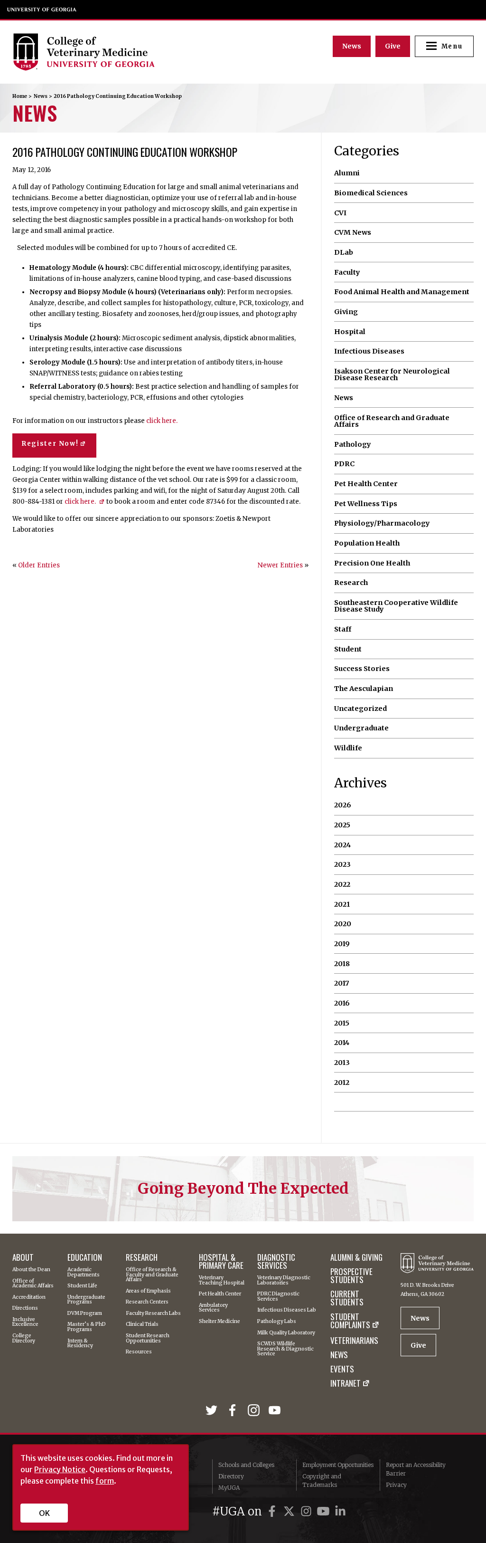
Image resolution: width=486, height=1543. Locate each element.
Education (84, 1257)
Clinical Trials (142, 1324)
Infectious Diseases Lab (286, 1310)
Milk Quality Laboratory (286, 1333)
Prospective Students (351, 1275)
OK (44, 1513)
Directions (25, 1308)
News (351, 46)
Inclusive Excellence (25, 1322)
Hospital (349, 331)
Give (393, 46)
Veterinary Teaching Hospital (221, 1280)
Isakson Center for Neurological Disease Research (392, 375)
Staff (342, 629)
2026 (342, 805)
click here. (162, 421)
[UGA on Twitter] (290, 1511)
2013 (342, 1062)
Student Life (82, 1286)
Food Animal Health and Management (401, 291)
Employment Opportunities (338, 1464)
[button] (444, 46)
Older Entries (39, 565)
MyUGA (229, 1487)
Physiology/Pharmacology (382, 523)
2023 (342, 864)
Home (19, 96)
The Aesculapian (363, 688)
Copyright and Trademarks (321, 1480)
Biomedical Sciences (371, 193)
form (104, 1480)
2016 (342, 1003)
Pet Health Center (366, 483)
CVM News (352, 232)
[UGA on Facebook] (273, 1511)
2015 (341, 1023)
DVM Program (84, 1313)
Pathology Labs (276, 1321)
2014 (341, 1042)
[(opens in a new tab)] (213, 1411)
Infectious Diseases (369, 351)
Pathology (352, 444)
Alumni (347, 173)
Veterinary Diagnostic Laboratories (283, 1280)
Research (351, 582)
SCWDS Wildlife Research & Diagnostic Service (285, 1349)
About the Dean (31, 1270)
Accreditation (29, 1297)
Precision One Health (372, 563)
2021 (342, 904)
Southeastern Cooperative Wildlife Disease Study (396, 606)
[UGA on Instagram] (307, 1511)
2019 (342, 943)
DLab (343, 252)
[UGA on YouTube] (324, 1511)
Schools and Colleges (246, 1464)
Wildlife (348, 748)
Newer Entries (280, 565)
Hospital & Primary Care (221, 1261)
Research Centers (147, 1302)
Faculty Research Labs (153, 1313)
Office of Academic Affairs (33, 1284)
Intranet (345, 1384)
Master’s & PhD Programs (86, 1327)
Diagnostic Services (276, 1261)
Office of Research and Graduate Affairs (391, 421)
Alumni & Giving (356, 1257)
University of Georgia (42, 9)
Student (348, 649)
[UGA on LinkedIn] (340, 1511)
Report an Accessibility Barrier (416, 1469)
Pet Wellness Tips (365, 503)
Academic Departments (83, 1272)
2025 (342, 825)
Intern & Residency (80, 1344)
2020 (342, 923)
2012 (341, 1082)
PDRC (344, 463)
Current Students (347, 1298)
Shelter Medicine (219, 1321)
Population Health (367, 543)
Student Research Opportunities (147, 1338)
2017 (341, 983)
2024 (342, 845)
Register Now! (50, 444)
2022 (342, 884)
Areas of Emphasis (148, 1291)
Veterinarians (354, 1340)
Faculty (347, 272)
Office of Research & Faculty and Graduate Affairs (152, 1275)
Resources (139, 1352)
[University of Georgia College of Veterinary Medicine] (128, 51)
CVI (340, 213)
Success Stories (362, 668)
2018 (342, 963)
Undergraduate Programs (86, 1300)
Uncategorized (360, 708)
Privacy (396, 1484)
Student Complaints (350, 1321)
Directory (231, 1476)
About (23, 1257)
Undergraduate (361, 728)
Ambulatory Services (213, 1308)
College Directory (23, 1338)
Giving (346, 311)
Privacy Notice (59, 1469)
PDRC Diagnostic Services (278, 1297)
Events (342, 1369)
